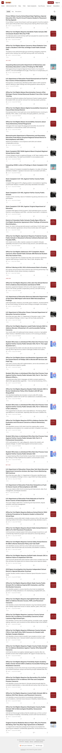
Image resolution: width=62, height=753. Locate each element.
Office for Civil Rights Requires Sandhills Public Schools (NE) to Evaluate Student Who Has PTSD (26, 33)
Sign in (58, 2)
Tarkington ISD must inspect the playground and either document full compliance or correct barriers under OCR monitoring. (25, 126)
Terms (31, 741)
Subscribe (50, 2)
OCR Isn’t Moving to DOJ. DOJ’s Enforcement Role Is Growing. (26, 267)
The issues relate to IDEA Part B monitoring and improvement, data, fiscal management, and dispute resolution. (26, 489)
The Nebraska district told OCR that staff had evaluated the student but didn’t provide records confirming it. (27, 36)
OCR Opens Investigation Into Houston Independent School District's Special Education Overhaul (26, 570)
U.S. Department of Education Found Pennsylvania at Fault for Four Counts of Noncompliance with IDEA (26, 79)
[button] (2, 6)
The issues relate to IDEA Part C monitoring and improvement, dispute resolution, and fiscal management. (25, 503)
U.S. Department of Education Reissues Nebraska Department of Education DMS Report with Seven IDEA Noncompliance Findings (27, 298)
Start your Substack (26, 745)
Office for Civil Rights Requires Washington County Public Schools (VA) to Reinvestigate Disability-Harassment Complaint (25, 709)
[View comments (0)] (21, 28)
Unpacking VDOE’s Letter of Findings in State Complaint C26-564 (27, 166)
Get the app (39, 745)
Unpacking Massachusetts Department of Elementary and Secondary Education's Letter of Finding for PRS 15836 (25, 66)
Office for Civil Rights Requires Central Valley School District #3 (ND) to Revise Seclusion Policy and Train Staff (26, 542)
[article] (31, 22)
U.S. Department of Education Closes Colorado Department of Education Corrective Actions (26, 313)
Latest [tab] (8, 11)
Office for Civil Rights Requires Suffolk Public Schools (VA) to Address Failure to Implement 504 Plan (26, 556)
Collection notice (38, 741)
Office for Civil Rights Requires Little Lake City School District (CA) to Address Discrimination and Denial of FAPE (27, 284)
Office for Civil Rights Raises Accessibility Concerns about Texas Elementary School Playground (26, 123)
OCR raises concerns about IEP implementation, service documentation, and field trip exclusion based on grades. (27, 364)
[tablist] (14, 11)
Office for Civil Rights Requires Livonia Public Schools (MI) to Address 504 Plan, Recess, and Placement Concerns (26, 694)
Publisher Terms (40, 740)
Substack (23, 749)
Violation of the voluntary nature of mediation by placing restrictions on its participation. (26, 197)
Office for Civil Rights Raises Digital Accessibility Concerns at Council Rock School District (27, 109)
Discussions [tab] (18, 11)
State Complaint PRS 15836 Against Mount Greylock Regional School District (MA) (26, 152)
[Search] (54, 11)
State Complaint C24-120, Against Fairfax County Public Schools (25, 180)
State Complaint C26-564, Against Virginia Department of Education (25, 207)
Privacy (27, 741)
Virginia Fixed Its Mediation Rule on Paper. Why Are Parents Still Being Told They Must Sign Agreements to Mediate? (26, 723)
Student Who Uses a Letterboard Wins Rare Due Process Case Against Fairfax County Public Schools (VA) (27, 453)
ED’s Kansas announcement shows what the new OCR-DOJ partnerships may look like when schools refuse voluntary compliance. (27, 270)
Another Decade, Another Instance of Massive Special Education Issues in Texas (26, 574)
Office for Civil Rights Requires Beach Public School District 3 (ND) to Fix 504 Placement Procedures (26, 529)
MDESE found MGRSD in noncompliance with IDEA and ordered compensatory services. (23, 142)
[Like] (7, 161)
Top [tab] (13, 11)
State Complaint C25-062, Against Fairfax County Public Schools (25, 193)
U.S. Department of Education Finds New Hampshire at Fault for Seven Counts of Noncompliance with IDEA (26, 486)
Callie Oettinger (16, 25)
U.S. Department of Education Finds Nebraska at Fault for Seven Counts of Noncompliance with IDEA (25, 499)
